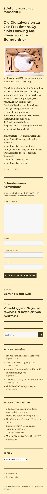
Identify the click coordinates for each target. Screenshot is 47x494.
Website (8, 262)
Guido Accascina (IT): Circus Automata (24, 379)
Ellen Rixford (12, 419)
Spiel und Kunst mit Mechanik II (18, 10)
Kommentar (10, 202)
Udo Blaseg (11, 409)
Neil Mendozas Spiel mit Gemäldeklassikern (20, 429)
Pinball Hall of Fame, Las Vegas (21, 386)
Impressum (11, 473)
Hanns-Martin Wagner (17, 426)
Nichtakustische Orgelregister (20, 362)
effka (5, 169)
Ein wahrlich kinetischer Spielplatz (22, 356)
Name (7, 238)
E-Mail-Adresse (12, 250)
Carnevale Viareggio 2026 (26, 415)
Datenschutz (12, 477)
